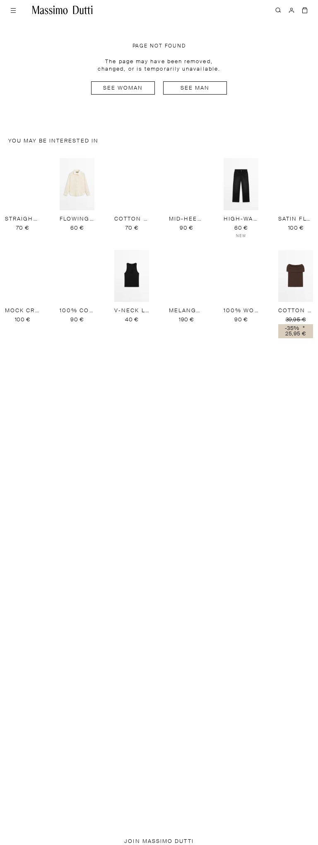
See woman (123, 88)
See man (195, 88)
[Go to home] (62, 9)
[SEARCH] (278, 10)
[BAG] (305, 10)
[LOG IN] (291, 10)
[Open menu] (13, 10)
